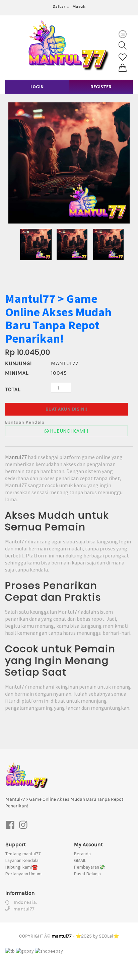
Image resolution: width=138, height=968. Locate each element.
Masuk (79, 6)
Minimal (16, 373)
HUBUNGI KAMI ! (68, 431)
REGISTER (101, 87)
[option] (69, 163)
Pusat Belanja (87, 874)
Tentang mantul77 (23, 854)
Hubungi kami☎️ (21, 867)
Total (12, 389)
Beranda (82, 854)
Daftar (59, 6)
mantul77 (62, 936)
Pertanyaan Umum (23, 874)
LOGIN (37, 87)
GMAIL (80, 860)
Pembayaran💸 (89, 867)
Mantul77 (16, 457)
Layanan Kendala (22, 860)
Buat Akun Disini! (67, 409)
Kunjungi (18, 363)
